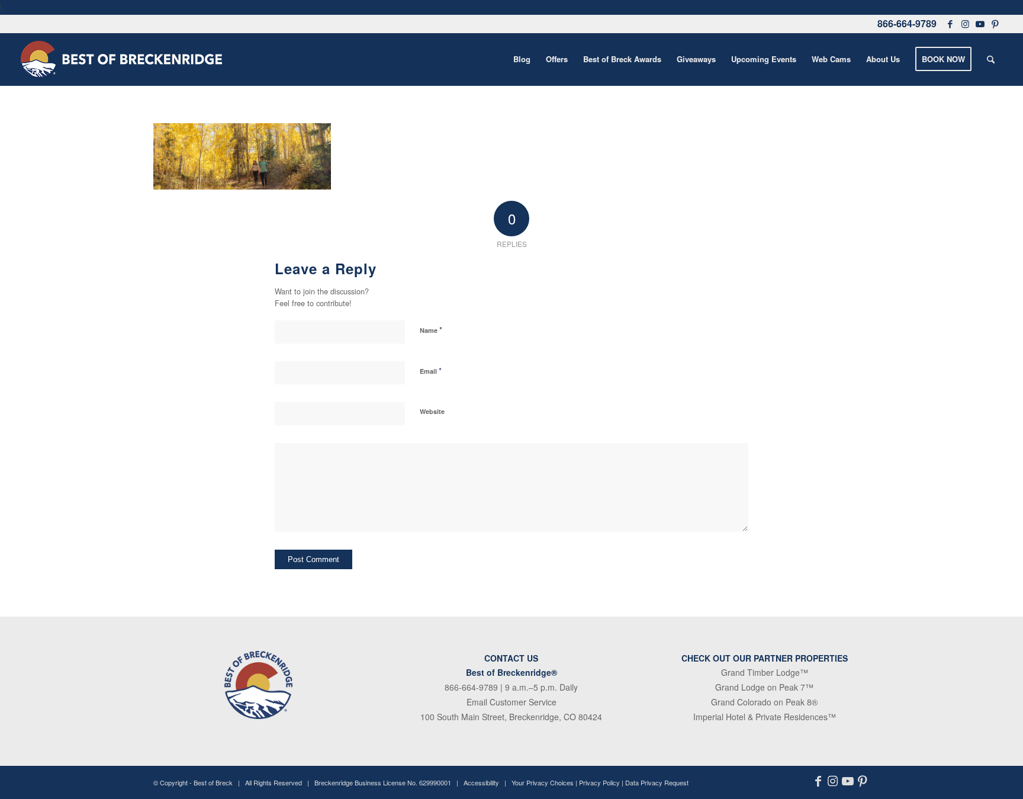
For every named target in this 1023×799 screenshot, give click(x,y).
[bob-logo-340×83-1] (121, 59)
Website (432, 411)
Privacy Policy (599, 782)
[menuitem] (522, 59)
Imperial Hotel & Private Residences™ (764, 717)
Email (431, 370)
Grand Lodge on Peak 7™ (764, 687)
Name (431, 329)
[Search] (990, 59)
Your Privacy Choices (542, 782)
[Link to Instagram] (965, 24)
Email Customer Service (511, 702)
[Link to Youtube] (980, 24)
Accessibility (481, 782)
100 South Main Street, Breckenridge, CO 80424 (511, 717)
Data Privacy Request (657, 782)
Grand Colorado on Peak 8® (764, 702)
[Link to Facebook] (950, 24)
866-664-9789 (907, 23)
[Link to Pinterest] (994, 24)
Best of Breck (213, 782)
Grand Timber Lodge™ (764, 672)
